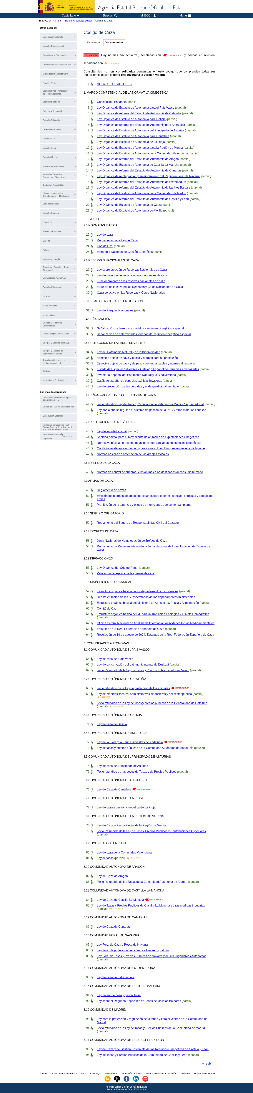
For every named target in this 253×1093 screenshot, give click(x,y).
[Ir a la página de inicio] (142, 7)
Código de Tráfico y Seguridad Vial (58, 407)
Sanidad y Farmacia (52, 231)
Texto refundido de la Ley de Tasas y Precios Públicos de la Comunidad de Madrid (151, 1028)
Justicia (46, 371)
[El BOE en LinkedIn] (136, 1081)
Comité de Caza (107, 608)
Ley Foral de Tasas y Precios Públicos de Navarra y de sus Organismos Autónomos (151, 956)
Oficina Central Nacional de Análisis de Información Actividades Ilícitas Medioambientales (155, 623)
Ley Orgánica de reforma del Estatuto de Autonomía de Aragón (138, 159)
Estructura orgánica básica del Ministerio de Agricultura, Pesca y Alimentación (148, 602)
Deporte (46, 241)
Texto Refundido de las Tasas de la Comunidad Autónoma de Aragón (142, 881)
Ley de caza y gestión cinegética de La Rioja (126, 807)
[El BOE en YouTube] (145, 1081)
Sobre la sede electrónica (64, 1073)
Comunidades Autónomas (54, 278)
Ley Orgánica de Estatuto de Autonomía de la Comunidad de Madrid (141, 193)
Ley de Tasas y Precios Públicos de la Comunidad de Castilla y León (142, 1054)
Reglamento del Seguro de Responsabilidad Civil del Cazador (138, 522)
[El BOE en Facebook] (126, 1081)
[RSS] (108, 1081)
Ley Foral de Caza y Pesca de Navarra (122, 944)
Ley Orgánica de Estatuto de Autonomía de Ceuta (129, 204)
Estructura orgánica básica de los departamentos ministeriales (137, 591)
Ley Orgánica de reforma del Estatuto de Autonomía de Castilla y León (143, 199)
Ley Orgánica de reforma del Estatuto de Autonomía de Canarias (139, 170)
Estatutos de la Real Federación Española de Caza (130, 628)
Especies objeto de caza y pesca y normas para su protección (137, 357)
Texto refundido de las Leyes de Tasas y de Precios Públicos (136, 771)
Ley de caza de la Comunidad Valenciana (124, 852)
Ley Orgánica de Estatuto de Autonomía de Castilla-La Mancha (138, 164)
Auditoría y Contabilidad (53, 185)
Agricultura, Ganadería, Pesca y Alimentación (57, 268)
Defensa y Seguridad (52, 111)
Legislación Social (51, 204)
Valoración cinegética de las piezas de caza (125, 573)
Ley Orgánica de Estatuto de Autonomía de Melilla (129, 210)
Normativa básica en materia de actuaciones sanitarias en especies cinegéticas (149, 442)
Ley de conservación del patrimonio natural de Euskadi (133, 664)
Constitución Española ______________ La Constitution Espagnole (57, 436)
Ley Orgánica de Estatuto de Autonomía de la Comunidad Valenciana (142, 153)
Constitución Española (53, 37)
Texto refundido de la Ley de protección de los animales (133, 688)
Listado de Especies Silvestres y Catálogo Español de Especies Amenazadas (148, 369)
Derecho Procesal (51, 213)
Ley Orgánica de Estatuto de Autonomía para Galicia (131, 119)
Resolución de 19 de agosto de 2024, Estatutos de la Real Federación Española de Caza (155, 634)
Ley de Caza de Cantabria (114, 789)
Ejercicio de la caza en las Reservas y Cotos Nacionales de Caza (140, 286)
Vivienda (46, 296)
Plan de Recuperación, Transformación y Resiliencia (56, 194)
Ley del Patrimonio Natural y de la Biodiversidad (128, 352)
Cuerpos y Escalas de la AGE (56, 343)
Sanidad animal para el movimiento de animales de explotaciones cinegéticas (148, 437)
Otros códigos (49, 315)
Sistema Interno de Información (161, 1073)
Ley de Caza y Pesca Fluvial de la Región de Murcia (131, 825)
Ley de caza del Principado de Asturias (122, 765)
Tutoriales (185, 1073)
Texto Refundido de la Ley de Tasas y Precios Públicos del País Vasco (143, 670)
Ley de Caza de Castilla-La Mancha (120, 899)
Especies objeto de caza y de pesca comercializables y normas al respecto (146, 363)
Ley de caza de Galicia (112, 724)
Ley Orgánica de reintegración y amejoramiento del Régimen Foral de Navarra (148, 176)
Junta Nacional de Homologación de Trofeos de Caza (132, 540)
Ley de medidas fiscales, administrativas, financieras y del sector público (144, 694)
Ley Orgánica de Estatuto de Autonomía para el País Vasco (135, 107)
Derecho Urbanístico (52, 287)
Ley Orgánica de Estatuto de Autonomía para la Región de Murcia (140, 147)
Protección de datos (132, 1073)
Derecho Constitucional (53, 46)
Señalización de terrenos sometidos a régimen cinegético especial (140, 328)
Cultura (46, 250)
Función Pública (50, 83)
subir (209, 1063)
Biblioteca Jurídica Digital (78, 20)
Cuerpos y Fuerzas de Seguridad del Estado (53, 352)
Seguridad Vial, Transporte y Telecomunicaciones (55, 92)
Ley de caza (105, 234)
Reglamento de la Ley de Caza (117, 240)
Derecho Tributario (51, 120)
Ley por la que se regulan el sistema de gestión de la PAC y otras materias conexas (151, 410)
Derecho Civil (49, 139)
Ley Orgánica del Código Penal (117, 567)
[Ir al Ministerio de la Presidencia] (66, 6)
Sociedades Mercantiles (53, 166)
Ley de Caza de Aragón (112, 876)
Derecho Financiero (52, 129)
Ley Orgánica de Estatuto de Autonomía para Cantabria (133, 136)
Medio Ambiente (50, 306)
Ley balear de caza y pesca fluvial (119, 995)
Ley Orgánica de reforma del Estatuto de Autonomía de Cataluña (139, 113)
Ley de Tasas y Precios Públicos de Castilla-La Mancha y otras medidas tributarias (151, 905)
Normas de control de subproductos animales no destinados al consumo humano (150, 472)
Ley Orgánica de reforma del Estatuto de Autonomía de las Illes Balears (143, 187)
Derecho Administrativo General (57, 64)
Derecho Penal (49, 148)
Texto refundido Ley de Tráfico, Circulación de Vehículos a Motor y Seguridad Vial (150, 404)
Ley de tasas (105, 858)
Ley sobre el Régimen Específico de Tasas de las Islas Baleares (139, 1001)
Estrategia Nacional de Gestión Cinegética (125, 251)
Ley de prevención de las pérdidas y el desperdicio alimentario (138, 386)
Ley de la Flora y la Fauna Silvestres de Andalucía (130, 742)
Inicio (58, 20)
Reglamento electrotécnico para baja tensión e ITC (57, 399)
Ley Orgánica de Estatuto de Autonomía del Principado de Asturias (140, 130)
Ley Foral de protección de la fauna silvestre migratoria (133, 950)
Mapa (83, 1073)
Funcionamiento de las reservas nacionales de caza (131, 281)
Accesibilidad (111, 1073)
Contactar (43, 1073)
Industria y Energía (51, 259)
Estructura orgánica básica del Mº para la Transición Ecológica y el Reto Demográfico (153, 614)
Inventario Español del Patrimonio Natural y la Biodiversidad (136, 375)
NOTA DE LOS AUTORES (114, 84)
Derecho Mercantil (51, 157)
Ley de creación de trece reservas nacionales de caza (132, 275)
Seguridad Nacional (51, 102)
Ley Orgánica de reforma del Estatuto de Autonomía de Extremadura (141, 182)
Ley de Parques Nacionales (115, 310)
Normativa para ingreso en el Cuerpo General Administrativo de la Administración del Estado (58, 427)
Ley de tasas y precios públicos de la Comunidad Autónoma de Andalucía (145, 747)
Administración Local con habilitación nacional (54, 361)
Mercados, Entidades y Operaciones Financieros (54, 175)
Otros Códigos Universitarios (56, 334)
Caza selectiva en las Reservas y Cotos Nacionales (131, 292)
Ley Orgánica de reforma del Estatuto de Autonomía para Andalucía (141, 124)
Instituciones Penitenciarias (55, 380)
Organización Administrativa (55, 74)
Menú (183, 15)
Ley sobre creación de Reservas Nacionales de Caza (132, 269)
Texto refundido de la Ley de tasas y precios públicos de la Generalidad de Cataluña (152, 703)
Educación (47, 222)
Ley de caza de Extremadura (115, 977)
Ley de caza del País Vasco (115, 659)
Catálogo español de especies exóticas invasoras (129, 380)
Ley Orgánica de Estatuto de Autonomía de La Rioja (131, 141)
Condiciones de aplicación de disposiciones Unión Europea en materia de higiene (151, 448)
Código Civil (105, 246)
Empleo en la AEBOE (204, 1073)
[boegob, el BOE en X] (117, 1081)
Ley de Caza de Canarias (113, 926)
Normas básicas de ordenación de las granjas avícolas (133, 454)
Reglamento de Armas (111, 490)
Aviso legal (95, 1073)
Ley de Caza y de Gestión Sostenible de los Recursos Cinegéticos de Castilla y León (153, 1049)
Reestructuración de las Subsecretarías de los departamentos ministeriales (146, 597)
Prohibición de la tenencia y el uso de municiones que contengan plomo (144, 504)
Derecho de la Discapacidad (55, 55)
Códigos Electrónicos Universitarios (52, 324)
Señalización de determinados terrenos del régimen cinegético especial (144, 334)
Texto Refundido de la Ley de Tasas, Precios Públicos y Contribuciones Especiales (151, 831)
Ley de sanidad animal (112, 431)
